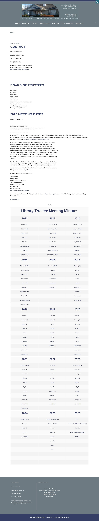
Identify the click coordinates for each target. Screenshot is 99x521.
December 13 (52, 287)
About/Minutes (67, 23)
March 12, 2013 (52, 229)
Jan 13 (77, 419)
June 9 (77, 337)
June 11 (52, 332)
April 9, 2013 (52, 233)
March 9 (25, 378)
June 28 (77, 283)
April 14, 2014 (77, 237)
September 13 (52, 391)
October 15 (52, 341)
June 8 (24, 391)
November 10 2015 (25, 300)
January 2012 (24, 224)
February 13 (25, 320)
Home (17, 23)
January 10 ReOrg (77, 365)
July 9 (52, 337)
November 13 (24, 350)
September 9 (77, 246)
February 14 (77, 266)
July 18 (24, 337)
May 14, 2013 (52, 237)
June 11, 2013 (52, 241)
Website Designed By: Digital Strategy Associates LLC (49, 517)
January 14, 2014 (77, 224)
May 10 (52, 382)
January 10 (77, 369)
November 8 (52, 283)
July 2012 (24, 241)
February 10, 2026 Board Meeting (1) (77, 423)
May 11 (24, 387)
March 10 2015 (25, 270)
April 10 (25, 328)
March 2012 (25, 233)
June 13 (77, 278)
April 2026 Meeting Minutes (77, 432)
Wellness (79, 23)
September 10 (24, 436)
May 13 (52, 436)
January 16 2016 (52, 266)
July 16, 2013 (52, 246)
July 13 (24, 395)
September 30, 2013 (52, 250)
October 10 (77, 291)
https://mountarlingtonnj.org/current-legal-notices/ (36, 139)
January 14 (77, 315)
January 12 (24, 369)
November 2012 (25, 254)
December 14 (24, 408)
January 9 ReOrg (24, 419)
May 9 (77, 274)
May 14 (52, 328)
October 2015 (24, 296)
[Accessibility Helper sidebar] (97, 1)
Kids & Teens (44, 23)
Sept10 (52, 445)
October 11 (52, 395)
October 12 (24, 399)
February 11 (77, 320)
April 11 (77, 270)
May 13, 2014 (77, 241)
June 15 (52, 387)
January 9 (24, 315)
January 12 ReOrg (24, 365)
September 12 (77, 287)
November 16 (24, 404)
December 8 (77, 354)
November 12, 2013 (52, 254)
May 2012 (24, 237)
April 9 (52, 324)
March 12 (52, 320)
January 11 (52, 365)
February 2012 (24, 229)
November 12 (52, 345)
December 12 (77, 300)
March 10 (77, 324)
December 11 (24, 354)
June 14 (53, 274)
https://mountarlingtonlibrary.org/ (46, 194)
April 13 (25, 382)
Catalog (25, 23)
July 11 (77, 395)
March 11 (52, 432)
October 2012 (24, 250)
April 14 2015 (24, 274)
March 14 (77, 378)
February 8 (52, 369)
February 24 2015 (24, 266)
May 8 (24, 332)
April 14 (77, 328)
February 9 (24, 374)
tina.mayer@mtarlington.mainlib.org (19, 69)
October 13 (77, 350)
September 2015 (24, 291)
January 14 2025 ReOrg (52, 419)
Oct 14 (52, 449)
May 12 (12, 32)
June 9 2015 (25, 283)
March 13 (24, 324)
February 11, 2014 (77, 229)
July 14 (77, 341)
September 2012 (24, 246)
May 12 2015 (24, 278)
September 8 (77, 345)
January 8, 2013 (52, 224)
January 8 (52, 315)
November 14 (77, 296)
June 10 (52, 441)
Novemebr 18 (77, 254)
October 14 (77, 250)
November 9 (52, 399)
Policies (55, 23)
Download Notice (14, 199)
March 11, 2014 (77, 233)
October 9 (24, 345)
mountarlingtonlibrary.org (26, 169)
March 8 (52, 374)
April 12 (53, 270)
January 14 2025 (52, 423)
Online (34, 23)
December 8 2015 (24, 304)
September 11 (24, 341)
